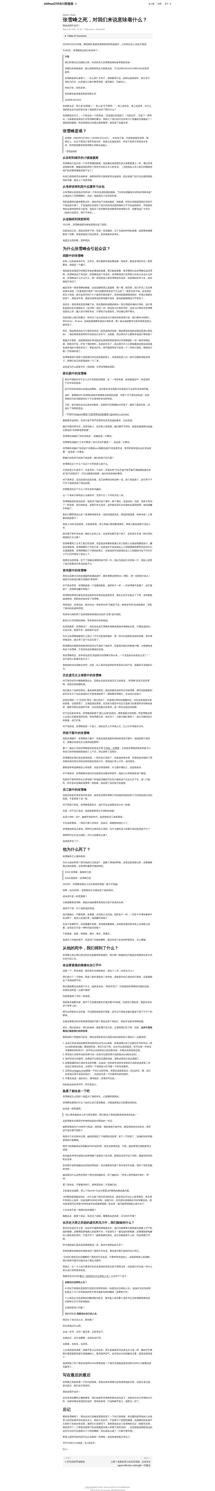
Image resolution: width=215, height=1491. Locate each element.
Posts (73, 15)
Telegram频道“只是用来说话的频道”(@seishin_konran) (101, 414)
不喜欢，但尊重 (111, 748)
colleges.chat (79, 1070)
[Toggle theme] (75, 3)
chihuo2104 (89, 1487)
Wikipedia (72, 151)
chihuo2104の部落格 (58, 3)
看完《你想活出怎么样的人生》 (95, 1276)
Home (65, 15)
